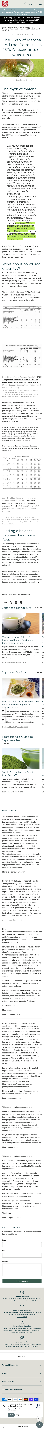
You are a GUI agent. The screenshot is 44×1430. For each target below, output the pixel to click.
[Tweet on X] (11, 602)
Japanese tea (19, 1344)
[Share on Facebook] (16, 602)
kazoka (16, 594)
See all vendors (22, 1317)
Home (4, 27)
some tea (21, 571)
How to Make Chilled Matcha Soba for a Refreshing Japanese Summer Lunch (20, 704)
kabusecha (30, 560)
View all (38, 608)
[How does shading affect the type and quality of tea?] (3, 1427)
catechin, (15, 35)
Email (4, 1251)
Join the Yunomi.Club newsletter (21, 10)
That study (6, 124)
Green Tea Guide (20, 110)
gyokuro (20, 560)
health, (23, 35)
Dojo (27, 1346)
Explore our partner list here (26, 22)
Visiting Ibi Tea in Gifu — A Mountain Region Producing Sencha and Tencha (17, 640)
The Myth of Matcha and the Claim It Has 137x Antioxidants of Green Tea (21, 29)
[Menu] (40, 3)
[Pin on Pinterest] (21, 602)
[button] (35, 3)
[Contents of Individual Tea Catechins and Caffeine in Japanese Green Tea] (22, 456)
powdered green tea (27, 278)
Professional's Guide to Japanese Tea (19, 27)
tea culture (30, 1344)
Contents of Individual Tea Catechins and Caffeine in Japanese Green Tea (18, 503)
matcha (30, 35)
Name (4, 1240)
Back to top (22, 1356)
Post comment (22, 1281)
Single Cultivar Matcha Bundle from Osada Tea (18, 773)
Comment (6, 1261)
